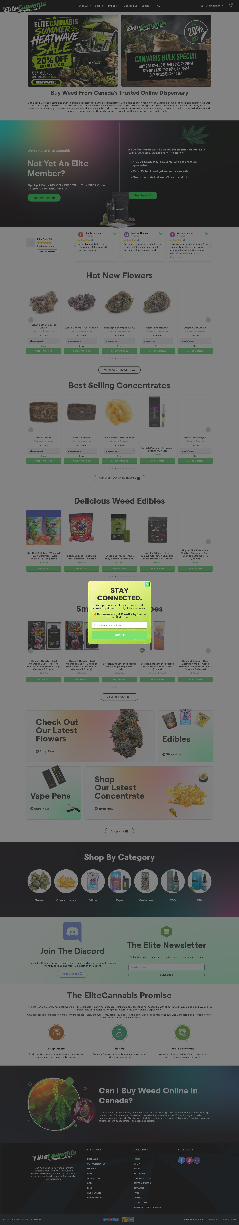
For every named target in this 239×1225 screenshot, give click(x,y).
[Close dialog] (147, 584)
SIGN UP (120, 635)
